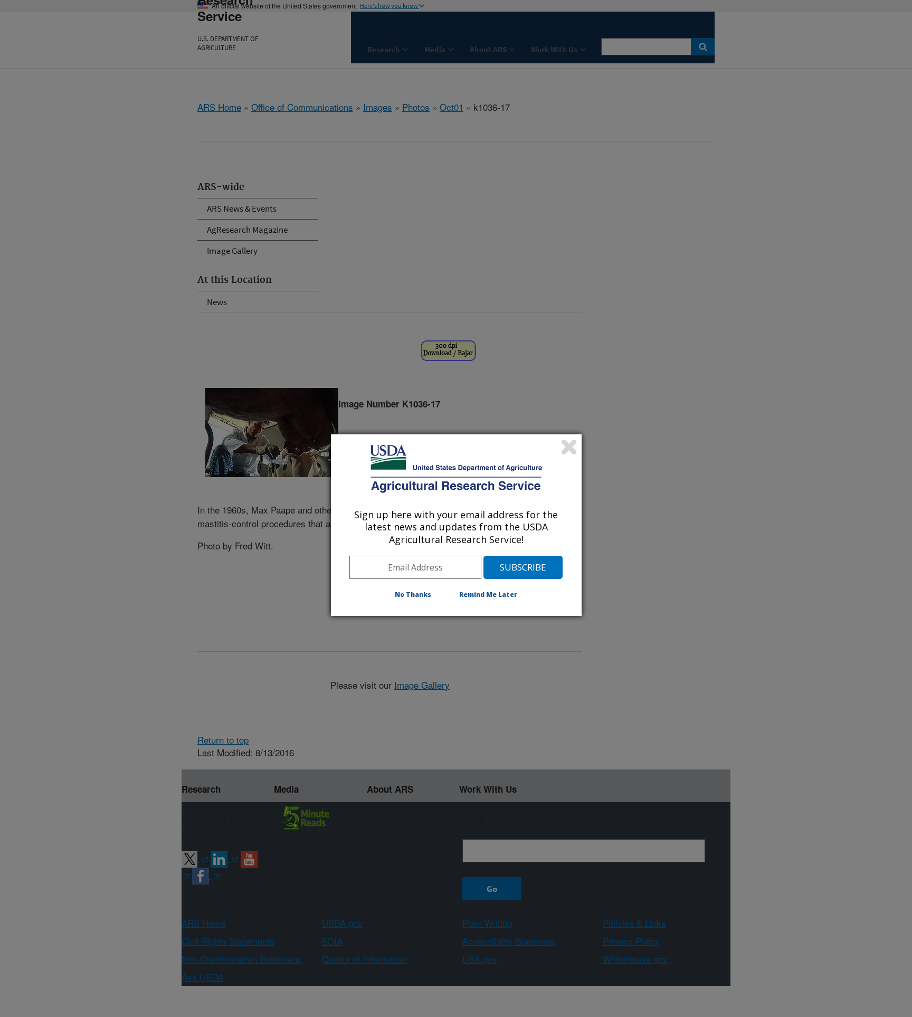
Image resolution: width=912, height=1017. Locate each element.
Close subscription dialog (569, 447)
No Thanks (413, 594)
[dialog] (456, 525)
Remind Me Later (488, 594)
